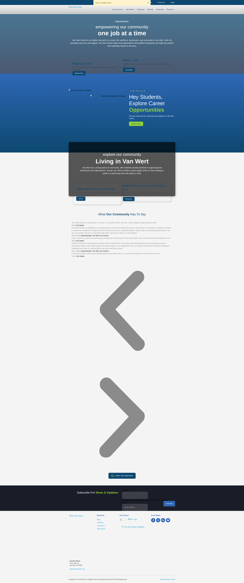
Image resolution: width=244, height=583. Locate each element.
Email (124, 502)
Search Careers (117, 9)
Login (172, 2)
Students (150, 9)
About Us (100, 522)
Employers (140, 9)
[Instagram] (158, 520)
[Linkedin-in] (163, 520)
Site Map (162, 579)
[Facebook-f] (153, 520)
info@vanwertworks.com (77, 569)
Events (81, 198)
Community (160, 9)
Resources (170, 9)
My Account (101, 529)
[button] (122, 310)
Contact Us (161, 2)
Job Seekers (130, 9)
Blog (98, 519)
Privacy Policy (170, 579)
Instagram (125, 490)
